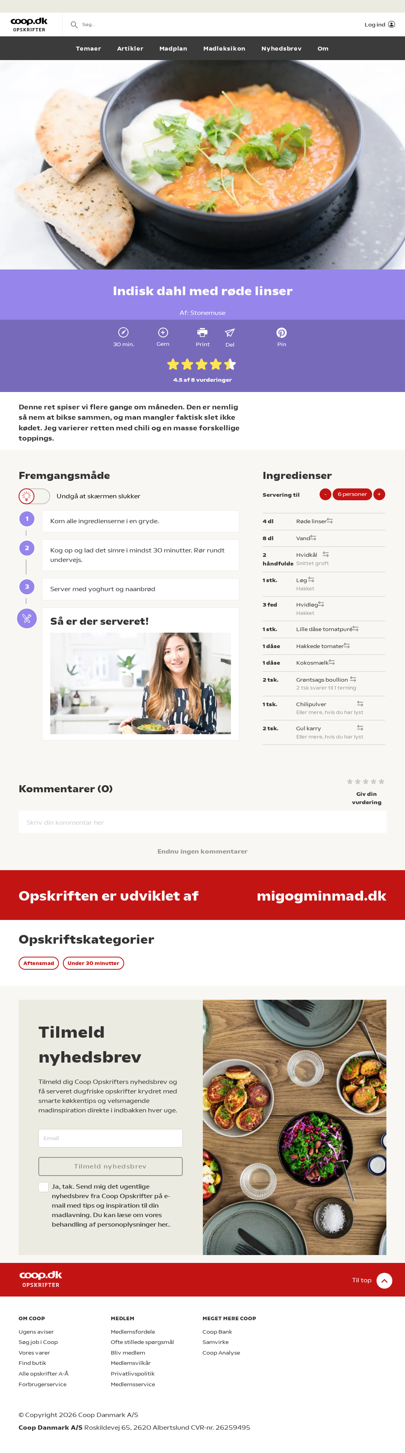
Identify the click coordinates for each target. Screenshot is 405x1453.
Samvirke (215, 1342)
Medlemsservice (133, 1384)
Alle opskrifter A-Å (43, 1373)
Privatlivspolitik (133, 1373)
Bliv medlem (128, 1352)
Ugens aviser (36, 1332)
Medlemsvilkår (131, 1363)
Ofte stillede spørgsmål (142, 1342)
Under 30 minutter (93, 963)
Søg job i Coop (38, 1342)
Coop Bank (217, 1332)
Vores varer (34, 1352)
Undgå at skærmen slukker (98, 496)
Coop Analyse (221, 1352)
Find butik (32, 1363)
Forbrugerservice (42, 1384)
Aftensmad (38, 963)
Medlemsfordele (133, 1332)
